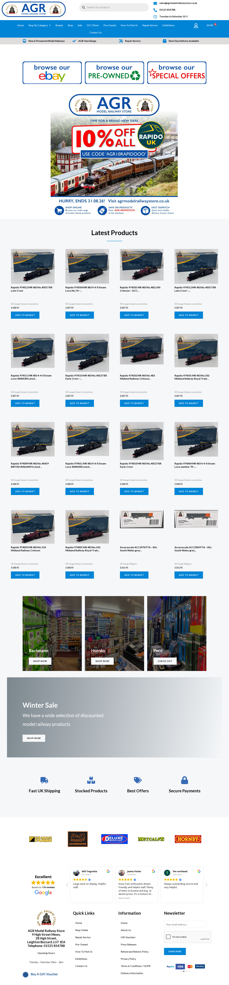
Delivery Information (132, 973)
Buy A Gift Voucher (44, 974)
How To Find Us (129, 25)
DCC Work (93, 25)
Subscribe (174, 951)
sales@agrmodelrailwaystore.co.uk (178, 3)
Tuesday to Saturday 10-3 (173, 16)
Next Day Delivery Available (184, 40)
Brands (59, 25)
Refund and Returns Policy (135, 951)
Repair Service (150, 25)
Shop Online (81, 930)
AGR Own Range (87, 40)
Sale (80, 25)
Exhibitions (168, 25)
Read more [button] (124, 898)
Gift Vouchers (128, 937)
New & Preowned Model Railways (47, 40)
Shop (70, 25)
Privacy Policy (128, 958)
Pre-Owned (109, 25)
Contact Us (96, 32)
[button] (26, 839)
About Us (126, 930)
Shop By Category (38, 25)
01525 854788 (167, 9)
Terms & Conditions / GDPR (135, 965)
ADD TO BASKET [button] (25, 315)
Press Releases (128, 944)
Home (20, 25)
